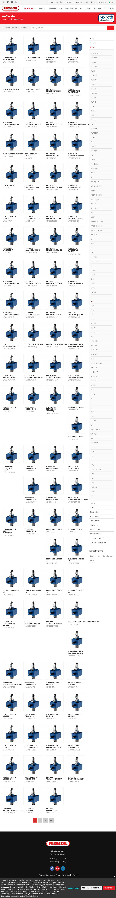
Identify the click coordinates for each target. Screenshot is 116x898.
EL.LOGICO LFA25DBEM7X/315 (32, 249)
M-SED (93, 323)
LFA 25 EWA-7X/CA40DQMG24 (53, 376)
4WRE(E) (94, 93)
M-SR (92, 336)
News (87, 8)
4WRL (93, 106)
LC (91, 297)
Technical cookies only (91, 888)
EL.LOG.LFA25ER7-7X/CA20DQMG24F (76, 345)
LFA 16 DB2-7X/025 (11, 89)
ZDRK (93, 491)
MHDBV (93, 381)
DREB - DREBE (96, 226)
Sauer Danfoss (107, 556)
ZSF (92, 496)
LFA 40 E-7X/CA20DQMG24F (54, 778)
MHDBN (94, 376)
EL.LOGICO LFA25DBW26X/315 (76, 282)
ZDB (92, 474)
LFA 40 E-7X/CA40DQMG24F (76, 778)
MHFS (93, 390)
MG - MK (94, 345)
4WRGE (93, 97)
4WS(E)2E (94, 151)
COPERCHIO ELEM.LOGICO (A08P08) (52, 409)
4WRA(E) (94, 75)
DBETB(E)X (95, 199)
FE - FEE (94, 257)
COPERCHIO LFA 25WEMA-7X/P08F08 (9, 531)
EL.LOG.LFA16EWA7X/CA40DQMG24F (18, 154)
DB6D (93, 173)
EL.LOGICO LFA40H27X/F (51, 809)
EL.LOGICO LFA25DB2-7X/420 (75, 218)
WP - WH (94, 434)
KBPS (93, 283)
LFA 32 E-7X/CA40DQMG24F (54, 623)
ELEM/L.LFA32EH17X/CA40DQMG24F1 (83, 622)
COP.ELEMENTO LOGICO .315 (74, 746)
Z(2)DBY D (94, 443)
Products (29, 8)
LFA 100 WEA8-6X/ (32, 58)
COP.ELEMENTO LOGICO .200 (9, 778)
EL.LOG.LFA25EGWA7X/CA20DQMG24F (40, 344)
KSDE (93, 288)
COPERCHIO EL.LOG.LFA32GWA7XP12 (13, 684)
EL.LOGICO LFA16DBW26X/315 (33, 123)
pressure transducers (98, 542)
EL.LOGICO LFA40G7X (29, 809)
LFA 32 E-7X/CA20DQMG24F (32, 623)
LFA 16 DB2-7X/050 (32, 89)
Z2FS (92, 452)
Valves (16, 19)
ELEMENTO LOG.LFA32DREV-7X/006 (10, 623)
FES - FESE (94, 261)
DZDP (93, 244)
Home (4, 19)
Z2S (92, 456)
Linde (92, 560)
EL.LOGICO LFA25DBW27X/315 (33, 282)
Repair (42, 8)
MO (92, 398)
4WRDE (93, 89)
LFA (21, 19)
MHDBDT (94, 372)
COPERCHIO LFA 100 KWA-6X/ (9, 59)
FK (91, 266)
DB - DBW (94, 168)
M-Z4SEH (94, 341)
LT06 (92, 310)
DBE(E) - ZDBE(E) (97, 182)
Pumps (92, 38)
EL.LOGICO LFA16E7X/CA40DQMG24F (78, 123)
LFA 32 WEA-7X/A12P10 (30, 715)
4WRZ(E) (94, 146)
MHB (92, 359)
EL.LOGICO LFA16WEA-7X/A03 (54, 186)
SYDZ (93, 416)
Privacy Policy (61, 875)
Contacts (109, 8)
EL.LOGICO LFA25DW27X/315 (32, 314)
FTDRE (93, 270)
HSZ (92, 279)
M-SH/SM (94, 332)
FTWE (93, 274)
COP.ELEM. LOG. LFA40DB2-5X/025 (32, 746)
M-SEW (93, 328)
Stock (10, 19)
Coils (92, 507)
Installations (55, 8)
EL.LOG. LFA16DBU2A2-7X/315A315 (74, 91)
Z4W (92, 465)
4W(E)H (93, 71)
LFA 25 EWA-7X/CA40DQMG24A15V (34, 376)
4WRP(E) (94, 115)
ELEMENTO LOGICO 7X (54, 560)
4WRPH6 (94, 124)
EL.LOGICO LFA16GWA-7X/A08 (76, 155)
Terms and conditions (47, 875)
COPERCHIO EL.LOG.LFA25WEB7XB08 (78, 499)
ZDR (92, 483)
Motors (93, 43)
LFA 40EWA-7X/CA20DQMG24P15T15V (14, 809)
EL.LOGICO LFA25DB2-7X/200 (53, 90)
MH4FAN (94, 354)
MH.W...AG (94, 350)
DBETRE (94, 208)
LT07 (92, 314)
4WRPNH (94, 128)
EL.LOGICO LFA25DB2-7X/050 (32, 218)
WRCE (93, 438)
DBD (92, 177)
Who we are (71, 8)
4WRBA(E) (94, 80)
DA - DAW (94, 164)
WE (92, 425)
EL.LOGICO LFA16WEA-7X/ (74, 186)
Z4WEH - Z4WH (96, 469)
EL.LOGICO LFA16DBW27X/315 (54, 123)
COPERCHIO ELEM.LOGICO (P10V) (8, 468)
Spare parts (94, 521)
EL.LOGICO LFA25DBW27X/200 (11, 123)
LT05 (92, 305)
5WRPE (93, 155)
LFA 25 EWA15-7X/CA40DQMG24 (10, 376)
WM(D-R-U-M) (96, 429)
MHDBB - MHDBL (97, 363)
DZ (92, 239)
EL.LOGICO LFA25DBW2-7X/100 (73, 250)
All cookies (108, 888)
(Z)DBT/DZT (95, 53)
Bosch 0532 (95, 159)
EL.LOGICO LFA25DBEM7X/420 (54, 249)
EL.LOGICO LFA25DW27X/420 (53, 314)
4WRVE (93, 142)
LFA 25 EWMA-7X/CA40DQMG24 (75, 376)
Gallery (97, 8)
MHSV (93, 394)
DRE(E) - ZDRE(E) (97, 221)
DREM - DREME (96, 230)
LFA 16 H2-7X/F (9, 185)
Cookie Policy (72, 875)
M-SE (92, 319)
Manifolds (93, 525)
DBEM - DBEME (96, 186)
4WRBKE (94, 84)
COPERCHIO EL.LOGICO (73, 59)
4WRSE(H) (94, 133)
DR (92, 213)
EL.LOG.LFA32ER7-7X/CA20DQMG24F (76, 652)
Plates (92, 503)
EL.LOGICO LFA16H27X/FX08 (32, 186)
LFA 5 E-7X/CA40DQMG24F (10, 345)
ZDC (92, 478)
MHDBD (94, 367)
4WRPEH (94, 120)
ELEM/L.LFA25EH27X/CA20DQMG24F (61, 344)
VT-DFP (93, 421)
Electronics (94, 512)
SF (91, 407)
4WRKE (93, 102)
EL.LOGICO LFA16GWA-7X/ (52, 155)
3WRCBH (94, 66)
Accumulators (95, 534)
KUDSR (93, 292)
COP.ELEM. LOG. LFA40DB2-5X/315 (53, 746)
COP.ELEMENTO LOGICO (52, 59)
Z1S (92, 447)
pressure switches (97, 538)
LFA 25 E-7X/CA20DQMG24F (76, 314)
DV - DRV (94, 235)
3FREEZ (93, 62)
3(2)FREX (94, 58)
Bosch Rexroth (95, 556)
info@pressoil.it (59, 851)
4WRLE (93, 111)
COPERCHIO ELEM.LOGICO (30, 408)
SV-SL (93, 412)
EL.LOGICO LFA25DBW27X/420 (54, 282)
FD (92, 252)
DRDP (93, 217)
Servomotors (95, 529)
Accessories (94, 516)
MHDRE (93, 385)
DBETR (93, 204)
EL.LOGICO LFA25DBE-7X (8, 249)
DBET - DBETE (96, 195)
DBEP (93, 190)
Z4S (92, 460)
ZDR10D (94, 487)
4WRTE (93, 137)
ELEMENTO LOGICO (76, 407)
